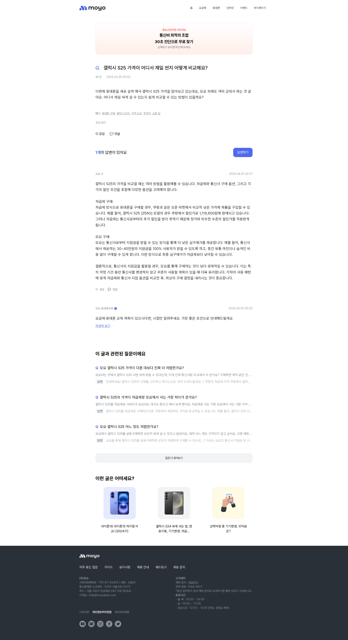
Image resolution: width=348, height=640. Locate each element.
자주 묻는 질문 (88, 567)
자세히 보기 (102, 326)
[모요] (89, 556)
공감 (100, 134)
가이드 (108, 567)
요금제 (202, 7)
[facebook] (109, 624)
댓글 (115, 134)
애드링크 (161, 567)
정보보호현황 (122, 612)
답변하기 (243, 152)
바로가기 (193, 582)
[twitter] (118, 624)
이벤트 (243, 7)
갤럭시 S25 (123, 113)
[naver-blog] (91, 624)
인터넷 (230, 7)
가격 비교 (136, 113)
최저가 (147, 113)
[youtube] (82, 624)
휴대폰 (216, 7)
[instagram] (100, 624)
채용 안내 (143, 567)
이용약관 (84, 612)
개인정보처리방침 (102, 612)
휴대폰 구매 (108, 113)
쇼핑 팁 (156, 113)
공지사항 (124, 567)
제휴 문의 (179, 567)
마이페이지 (260, 7)
